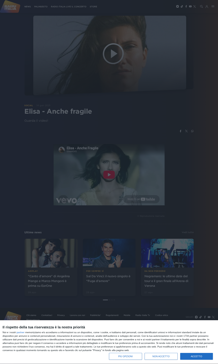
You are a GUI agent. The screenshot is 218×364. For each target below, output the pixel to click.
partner (21, 332)
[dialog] (109, 342)
